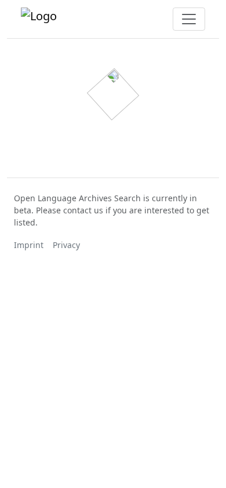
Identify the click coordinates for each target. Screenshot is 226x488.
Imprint (28, 244)
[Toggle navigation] (189, 19)
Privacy (66, 244)
